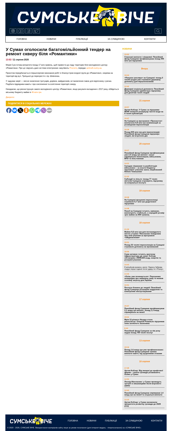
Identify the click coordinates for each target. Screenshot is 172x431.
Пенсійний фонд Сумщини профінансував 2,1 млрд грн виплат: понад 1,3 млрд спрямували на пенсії (144, 310)
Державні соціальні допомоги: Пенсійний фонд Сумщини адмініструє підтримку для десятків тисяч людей (144, 91)
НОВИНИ (127, 49)
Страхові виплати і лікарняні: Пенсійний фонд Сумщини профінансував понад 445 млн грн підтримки (144, 59)
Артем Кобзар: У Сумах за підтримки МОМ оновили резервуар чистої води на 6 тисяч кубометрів (143, 112)
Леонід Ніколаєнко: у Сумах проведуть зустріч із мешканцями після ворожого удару (143, 384)
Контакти (149, 39)
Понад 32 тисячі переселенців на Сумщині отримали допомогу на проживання (144, 246)
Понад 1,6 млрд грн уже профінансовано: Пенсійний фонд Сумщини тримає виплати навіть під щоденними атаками (144, 352)
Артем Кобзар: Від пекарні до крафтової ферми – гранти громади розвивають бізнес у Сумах (143, 372)
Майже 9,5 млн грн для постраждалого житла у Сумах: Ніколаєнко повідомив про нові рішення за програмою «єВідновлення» (142, 234)
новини (51, 39)
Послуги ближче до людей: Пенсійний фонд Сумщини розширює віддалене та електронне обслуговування (143, 289)
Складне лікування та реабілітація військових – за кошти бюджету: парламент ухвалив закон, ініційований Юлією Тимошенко (143, 169)
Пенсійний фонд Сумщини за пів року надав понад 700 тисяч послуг (142, 332)
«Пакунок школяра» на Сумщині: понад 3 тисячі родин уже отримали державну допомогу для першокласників (143, 80)
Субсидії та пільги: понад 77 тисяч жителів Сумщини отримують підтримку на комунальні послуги (143, 181)
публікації (82, 39)
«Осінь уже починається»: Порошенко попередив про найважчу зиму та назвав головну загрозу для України (143, 278)
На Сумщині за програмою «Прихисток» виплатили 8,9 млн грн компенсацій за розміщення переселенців (143, 123)
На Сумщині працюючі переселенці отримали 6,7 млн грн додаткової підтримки (141, 202)
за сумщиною (116, 39)
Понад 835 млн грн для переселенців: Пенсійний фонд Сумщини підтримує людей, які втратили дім (142, 134)
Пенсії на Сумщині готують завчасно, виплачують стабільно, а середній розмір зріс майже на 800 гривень (144, 213)
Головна (22, 39)
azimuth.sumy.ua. (94, 68)
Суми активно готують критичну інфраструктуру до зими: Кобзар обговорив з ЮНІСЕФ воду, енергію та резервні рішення (142, 257)
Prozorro (73, 68)
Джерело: (10, 97)
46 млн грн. (37, 92)
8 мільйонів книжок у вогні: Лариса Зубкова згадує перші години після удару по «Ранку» (144, 268)
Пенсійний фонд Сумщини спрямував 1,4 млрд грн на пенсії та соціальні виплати (143, 394)
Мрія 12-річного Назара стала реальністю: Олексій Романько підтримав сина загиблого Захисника (144, 321)
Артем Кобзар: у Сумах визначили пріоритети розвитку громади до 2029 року (142, 404)
